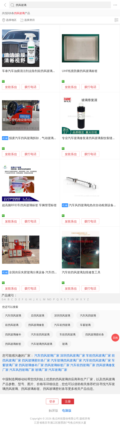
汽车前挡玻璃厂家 (82, 365)
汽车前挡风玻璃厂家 (97, 360)
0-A (4, 299)
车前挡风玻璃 (67, 334)
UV (72, 299)
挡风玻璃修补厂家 (31, 365)
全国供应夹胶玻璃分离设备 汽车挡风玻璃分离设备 (42, 272)
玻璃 (65, 344)
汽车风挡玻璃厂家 (21, 369)
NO (49, 299)
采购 (115, 337)
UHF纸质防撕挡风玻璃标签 (80, 71)
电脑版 (66, 410)
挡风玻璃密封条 (94, 334)
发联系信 (11, 87)
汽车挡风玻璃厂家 (46, 355)
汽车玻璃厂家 (57, 369)
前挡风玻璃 (11, 325)
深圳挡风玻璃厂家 (72, 355)
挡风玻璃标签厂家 (57, 365)
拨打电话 (30, 87)
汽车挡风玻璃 (13, 315)
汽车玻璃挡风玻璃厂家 (66, 360)
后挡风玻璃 (37, 315)
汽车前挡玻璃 (62, 325)
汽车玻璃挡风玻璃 (41, 344)
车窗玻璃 (85, 325)
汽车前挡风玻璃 (40, 334)
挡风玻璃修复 (36, 325)
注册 (68, 401)
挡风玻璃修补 (13, 334)
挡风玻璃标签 (13, 344)
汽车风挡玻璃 (88, 315)
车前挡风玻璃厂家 (98, 355)
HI (30, 299)
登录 (52, 401)
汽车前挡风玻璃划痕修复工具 (81, 272)
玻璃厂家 (41, 369)
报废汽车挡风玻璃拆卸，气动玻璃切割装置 (37, 138)
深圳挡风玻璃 (62, 315)
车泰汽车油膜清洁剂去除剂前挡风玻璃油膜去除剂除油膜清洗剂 (43, 71)
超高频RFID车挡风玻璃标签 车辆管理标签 (29, 205)
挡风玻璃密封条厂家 (36, 360)
